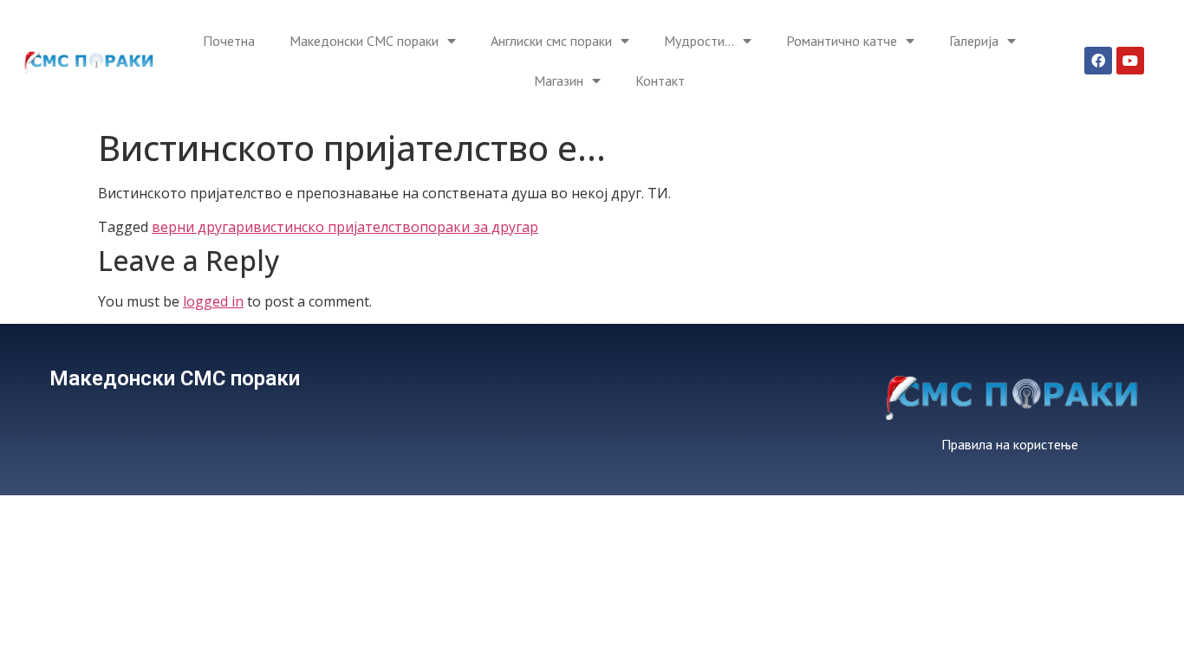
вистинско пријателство (336, 226)
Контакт (660, 80)
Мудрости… (699, 40)
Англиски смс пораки (551, 40)
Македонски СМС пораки (364, 40)
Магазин (558, 80)
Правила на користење (1009, 444)
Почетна (229, 40)
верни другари (202, 226)
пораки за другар (479, 226)
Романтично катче (841, 40)
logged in (213, 301)
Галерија (974, 40)
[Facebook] (1098, 60)
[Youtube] (1130, 60)
